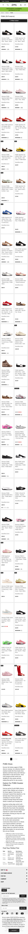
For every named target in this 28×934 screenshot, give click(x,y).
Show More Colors (5, 44)
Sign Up (4, 890)
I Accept (14, 930)
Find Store (22, 908)
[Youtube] (23, 913)
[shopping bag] (25, 5)
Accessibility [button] (23, 1)
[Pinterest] (8, 913)
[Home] (14, 5)
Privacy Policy (9, 901)
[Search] (8, 5)
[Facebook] (18, 913)
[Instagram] (13, 913)
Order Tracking (5, 1)
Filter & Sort (15, 20)
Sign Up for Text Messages (8, 893)
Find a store (4, 905)
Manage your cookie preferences (14, 919)
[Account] (21, 4)
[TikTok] (3, 913)
